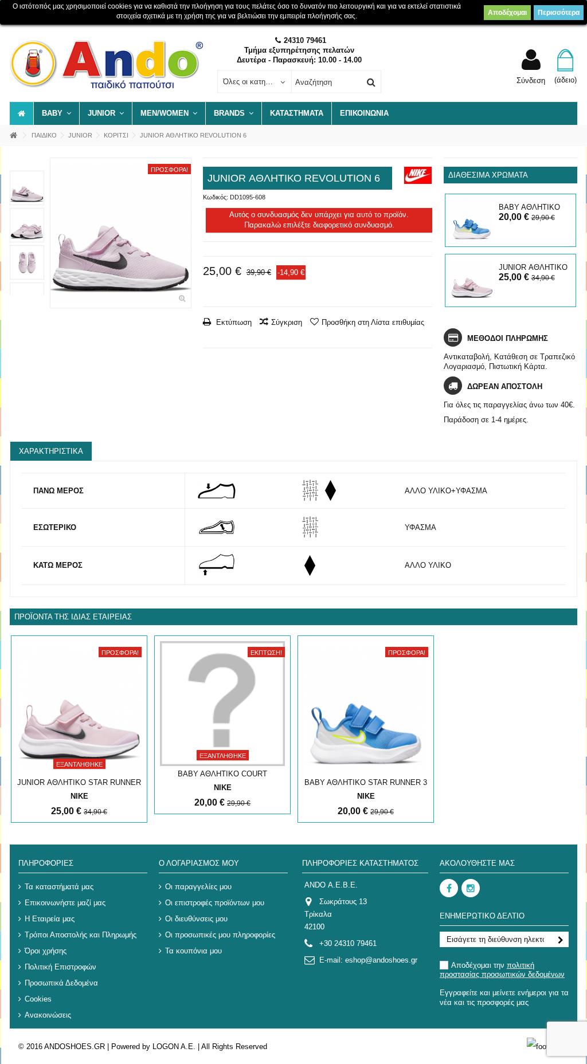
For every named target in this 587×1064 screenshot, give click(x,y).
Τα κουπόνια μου (193, 951)
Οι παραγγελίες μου (198, 886)
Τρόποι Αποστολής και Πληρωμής (80, 934)
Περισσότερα (559, 13)
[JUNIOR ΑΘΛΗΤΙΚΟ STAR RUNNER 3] (471, 280)
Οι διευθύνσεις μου (196, 918)
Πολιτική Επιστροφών (60, 967)
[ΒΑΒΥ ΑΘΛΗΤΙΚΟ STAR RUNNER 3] (471, 220)
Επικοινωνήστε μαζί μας (65, 902)
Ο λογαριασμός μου (199, 863)
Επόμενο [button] (185, 233)
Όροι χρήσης (45, 951)
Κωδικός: (215, 197)
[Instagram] (470, 888)
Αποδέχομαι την (502, 970)
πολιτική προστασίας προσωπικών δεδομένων (502, 970)
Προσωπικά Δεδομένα (61, 983)
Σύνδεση (530, 80)
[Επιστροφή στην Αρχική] (13, 135)
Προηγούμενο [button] (56, 233)
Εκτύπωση (233, 322)
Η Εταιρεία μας (50, 918)
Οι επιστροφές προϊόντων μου (214, 902)
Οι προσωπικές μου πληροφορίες (220, 934)
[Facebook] (449, 888)
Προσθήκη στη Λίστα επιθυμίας (373, 322)
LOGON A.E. (173, 1046)
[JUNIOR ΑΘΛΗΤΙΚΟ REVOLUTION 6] (120, 233)
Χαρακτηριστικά (51, 451)
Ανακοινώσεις (48, 1015)
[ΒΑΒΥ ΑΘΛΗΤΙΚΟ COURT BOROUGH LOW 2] (222, 703)
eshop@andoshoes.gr (381, 960)
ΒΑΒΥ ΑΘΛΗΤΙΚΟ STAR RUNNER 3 (365, 782)
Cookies (38, 999)
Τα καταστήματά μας (59, 886)
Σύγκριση (286, 322)
